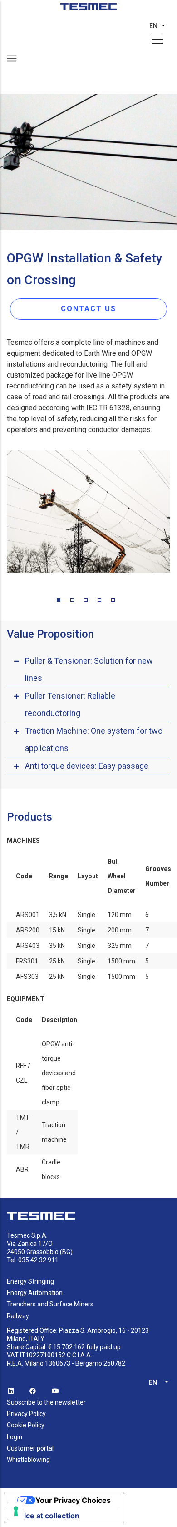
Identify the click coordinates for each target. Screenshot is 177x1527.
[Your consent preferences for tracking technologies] (16, 1511)
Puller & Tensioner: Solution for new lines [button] (89, 669)
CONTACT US (88, 308)
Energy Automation (35, 1292)
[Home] (88, 9)
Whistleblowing (28, 1459)
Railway (18, 1316)
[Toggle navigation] (12, 58)
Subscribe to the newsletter (46, 1402)
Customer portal (30, 1448)
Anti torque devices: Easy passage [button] (86, 766)
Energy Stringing (30, 1281)
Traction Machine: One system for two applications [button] (93, 739)
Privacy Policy (26, 1413)
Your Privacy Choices (73, 1500)
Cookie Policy (25, 1425)
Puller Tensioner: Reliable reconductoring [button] (70, 704)
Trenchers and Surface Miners (50, 1304)
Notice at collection (45, 1515)
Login (14, 1437)
